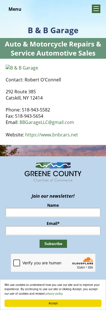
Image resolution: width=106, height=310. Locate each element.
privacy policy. (54, 293)
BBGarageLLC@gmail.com (47, 122)
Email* (53, 223)
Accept (53, 303)
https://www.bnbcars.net (51, 135)
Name (53, 205)
